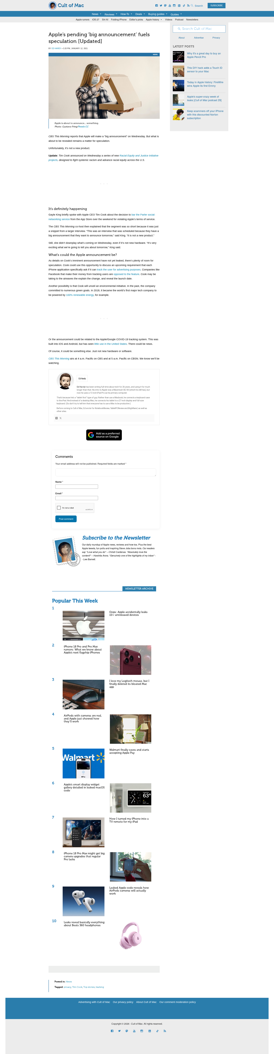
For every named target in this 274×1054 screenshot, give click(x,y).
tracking (100, 987)
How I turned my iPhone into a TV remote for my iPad (129, 820)
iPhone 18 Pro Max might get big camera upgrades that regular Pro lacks (84, 856)
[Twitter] (60, 418)
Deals (138, 14)
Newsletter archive (139, 589)
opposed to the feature (126, 274)
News (95, 14)
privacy (67, 987)
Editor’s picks (136, 19)
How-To (125, 14)
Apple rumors (82, 19)
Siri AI (105, 19)
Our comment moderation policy (177, 1002)
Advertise (199, 37)
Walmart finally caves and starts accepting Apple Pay (129, 751)
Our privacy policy (123, 1002)
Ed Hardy (56, 48)
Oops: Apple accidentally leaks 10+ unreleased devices (128, 614)
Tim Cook (77, 987)
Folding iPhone (119, 19)
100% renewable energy (80, 295)
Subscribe (216, 6)
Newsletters (192, 19)
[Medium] (56, 418)
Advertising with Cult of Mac (94, 1002)
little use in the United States (110, 343)
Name (59, 481)
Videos (168, 19)
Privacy (216, 37)
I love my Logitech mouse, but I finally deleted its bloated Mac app (129, 684)
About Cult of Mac (146, 1002)
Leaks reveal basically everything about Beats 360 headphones (84, 924)
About (182, 37)
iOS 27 (95, 19)
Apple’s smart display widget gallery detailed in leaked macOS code (84, 787)
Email (59, 493)
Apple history (152, 19)
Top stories (89, 987)
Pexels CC (83, 127)
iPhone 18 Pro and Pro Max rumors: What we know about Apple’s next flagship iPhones (83, 649)
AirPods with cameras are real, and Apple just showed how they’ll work (83, 718)
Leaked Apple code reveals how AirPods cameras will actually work (129, 891)
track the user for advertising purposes (119, 269)
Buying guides (156, 14)
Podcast (179, 19)
